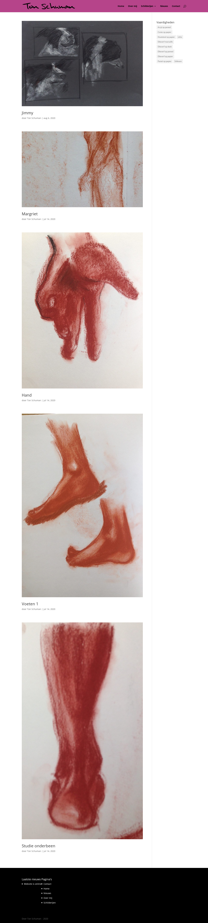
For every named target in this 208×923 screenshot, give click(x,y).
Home (121, 6)
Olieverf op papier (165, 56)
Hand (27, 395)
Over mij (132, 6)
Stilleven (178, 61)
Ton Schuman (34, 118)
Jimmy (27, 113)
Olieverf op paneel (165, 51)
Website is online (32, 883)
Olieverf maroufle (165, 41)
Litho (180, 37)
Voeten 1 (30, 604)
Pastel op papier (164, 61)
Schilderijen (147, 6)
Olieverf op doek (165, 46)
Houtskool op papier (166, 37)
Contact (176, 6)
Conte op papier (164, 32)
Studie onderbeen (38, 846)
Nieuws (164, 6)
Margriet (30, 214)
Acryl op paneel (164, 27)
